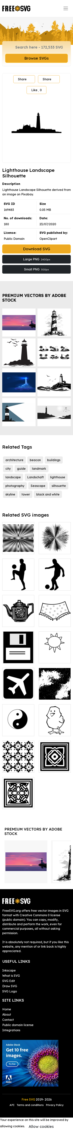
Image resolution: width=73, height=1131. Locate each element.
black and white (48, 494)
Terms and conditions (30, 1105)
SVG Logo (9, 991)
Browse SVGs (36, 58)
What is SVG (11, 975)
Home (6, 1009)
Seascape (38, 486)
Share (22, 79)
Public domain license (18, 1025)
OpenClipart (48, 239)
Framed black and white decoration (18, 799)
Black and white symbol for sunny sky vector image (55, 651)
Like (36, 90)
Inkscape (9, 970)
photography (14, 486)
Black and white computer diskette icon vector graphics (18, 651)
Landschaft (35, 477)
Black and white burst (54, 547)
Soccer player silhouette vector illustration (55, 578)
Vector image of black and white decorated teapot (18, 615)
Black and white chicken (54, 729)
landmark (39, 468)
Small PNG (36, 269)
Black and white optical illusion (18, 547)
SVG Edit (8, 981)
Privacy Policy (54, 1105)
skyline (10, 494)
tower (26, 494)
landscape (13, 477)
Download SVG (36, 249)
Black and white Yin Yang (18, 729)
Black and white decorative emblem (54, 763)
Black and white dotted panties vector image (54, 617)
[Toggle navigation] (66, 8)
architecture (14, 460)
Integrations (11, 1030)
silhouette (59, 486)
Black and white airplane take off (18, 690)
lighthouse (57, 477)
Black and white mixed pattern (54, 692)
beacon (35, 460)
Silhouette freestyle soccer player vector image (18, 578)
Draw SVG (9, 986)
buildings (53, 460)
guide (21, 468)
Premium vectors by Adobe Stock (34, 298)
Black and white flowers (18, 765)
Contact (8, 1020)
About (6, 1014)
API (12, 1105)
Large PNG (36, 259)
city (8, 468)
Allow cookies (41, 1126)
